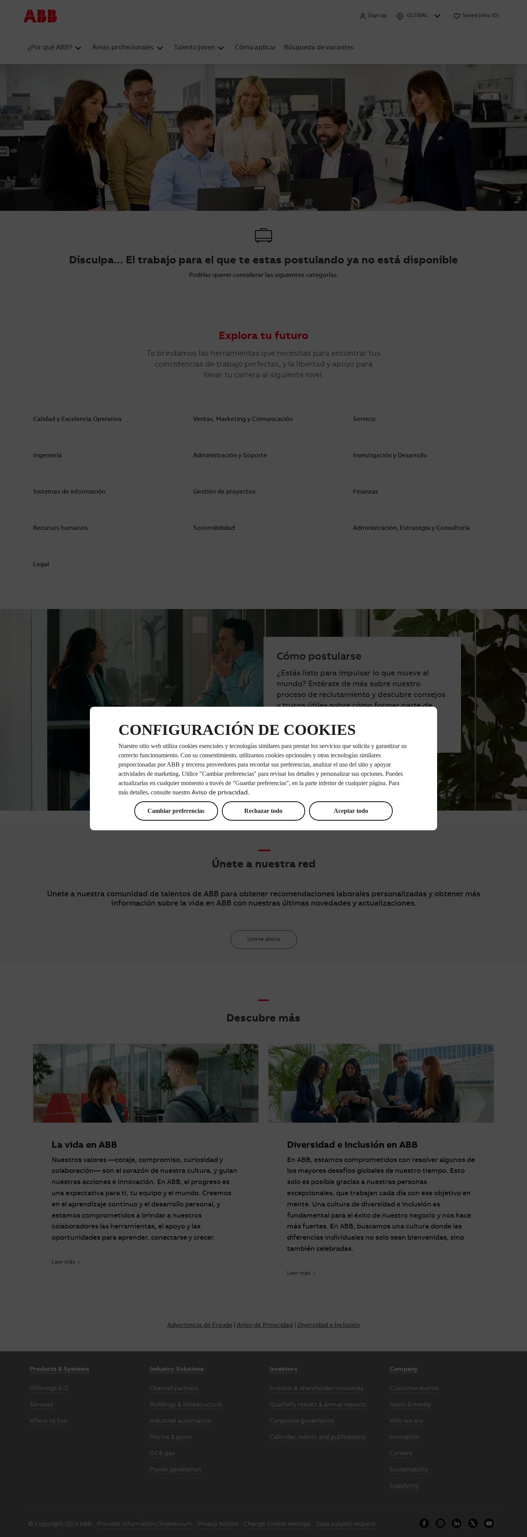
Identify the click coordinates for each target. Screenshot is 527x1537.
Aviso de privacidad (220, 793)
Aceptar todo (351, 811)
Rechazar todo (263, 811)
